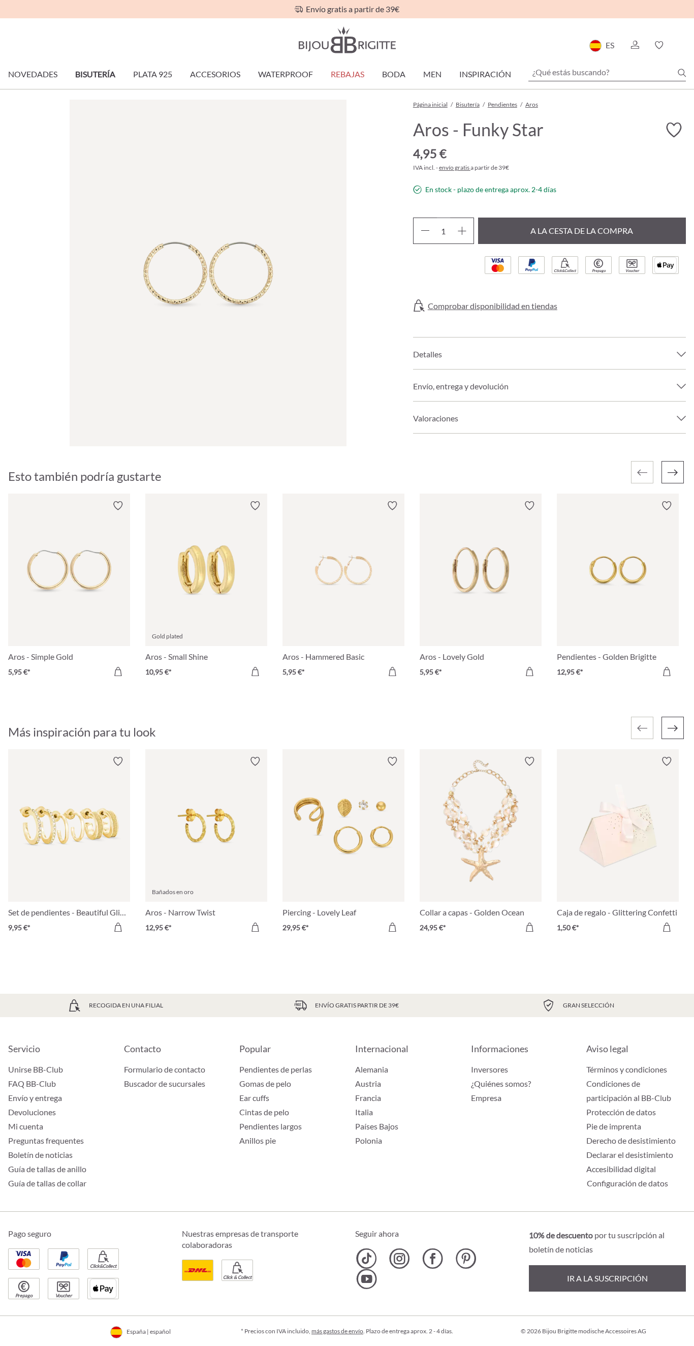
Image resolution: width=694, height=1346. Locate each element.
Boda (393, 74)
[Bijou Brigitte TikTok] (366, 1258)
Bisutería (95, 74)
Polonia (368, 1140)
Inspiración (485, 74)
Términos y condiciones (626, 1069)
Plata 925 (152, 74)
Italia (364, 1112)
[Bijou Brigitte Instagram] (399, 1258)
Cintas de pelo (264, 1112)
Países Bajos (376, 1126)
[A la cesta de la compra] (118, 671)
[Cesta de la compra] (682, 45)
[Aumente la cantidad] (462, 231)
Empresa (486, 1098)
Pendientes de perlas (275, 1069)
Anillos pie (257, 1140)
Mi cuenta (25, 1126)
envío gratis (454, 167)
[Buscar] (682, 72)
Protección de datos (621, 1112)
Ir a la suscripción (607, 1278)
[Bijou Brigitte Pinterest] (465, 1258)
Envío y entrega (35, 1098)
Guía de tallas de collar (47, 1183)
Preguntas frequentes (46, 1140)
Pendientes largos (270, 1126)
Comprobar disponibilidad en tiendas (492, 306)
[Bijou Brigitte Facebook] (432, 1258)
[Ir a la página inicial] (347, 40)
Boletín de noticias (40, 1154)
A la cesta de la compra (581, 230)
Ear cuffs (254, 1098)
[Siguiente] (672, 472)
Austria (368, 1083)
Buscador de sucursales (164, 1083)
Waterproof (285, 74)
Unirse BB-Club (35, 1069)
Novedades (32, 74)
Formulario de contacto (164, 1069)
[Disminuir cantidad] (425, 231)
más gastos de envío (337, 1331)
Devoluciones (32, 1112)
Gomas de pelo (265, 1083)
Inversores (489, 1069)
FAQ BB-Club (32, 1083)
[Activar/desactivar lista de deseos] (673, 130)
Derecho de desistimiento (631, 1140)
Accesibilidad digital (621, 1169)
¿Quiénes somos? (501, 1083)
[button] (634, 45)
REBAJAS (347, 74)
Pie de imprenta (613, 1126)
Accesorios (215, 74)
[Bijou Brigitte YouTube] (366, 1279)
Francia (368, 1098)
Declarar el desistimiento (629, 1154)
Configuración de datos (627, 1183)
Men (432, 74)
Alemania (371, 1069)
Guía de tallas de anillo (47, 1169)
